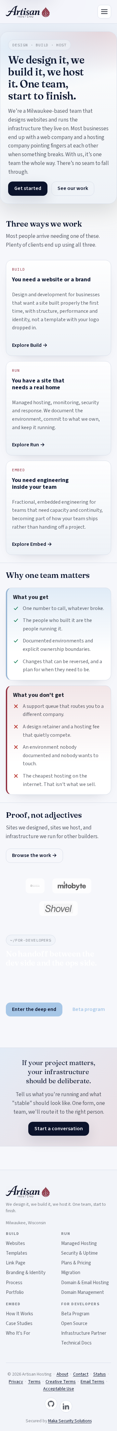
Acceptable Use (58, 1389)
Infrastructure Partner (83, 1333)
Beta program (88, 1009)
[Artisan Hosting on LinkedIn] (66, 1406)
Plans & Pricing (76, 1263)
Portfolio (15, 1292)
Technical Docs (76, 1343)
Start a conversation (58, 1128)
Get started (27, 188)
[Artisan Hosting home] (28, 12)
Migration (70, 1272)
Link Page (15, 1263)
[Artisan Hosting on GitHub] (51, 1404)
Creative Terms (61, 1381)
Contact (80, 1374)
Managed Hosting (79, 1243)
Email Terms (92, 1381)
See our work (73, 188)
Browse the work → (34, 855)
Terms (34, 1381)
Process (14, 1282)
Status (99, 1374)
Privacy (16, 1381)
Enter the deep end (34, 1009)
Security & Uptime (79, 1253)
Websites (15, 1243)
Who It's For (18, 1333)
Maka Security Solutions (70, 1421)
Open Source (74, 1323)
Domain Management (82, 1292)
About (62, 1374)
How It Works (19, 1313)
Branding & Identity (26, 1272)
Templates (16, 1253)
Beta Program (75, 1313)
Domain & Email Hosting (85, 1282)
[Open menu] (104, 11)
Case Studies (19, 1323)
